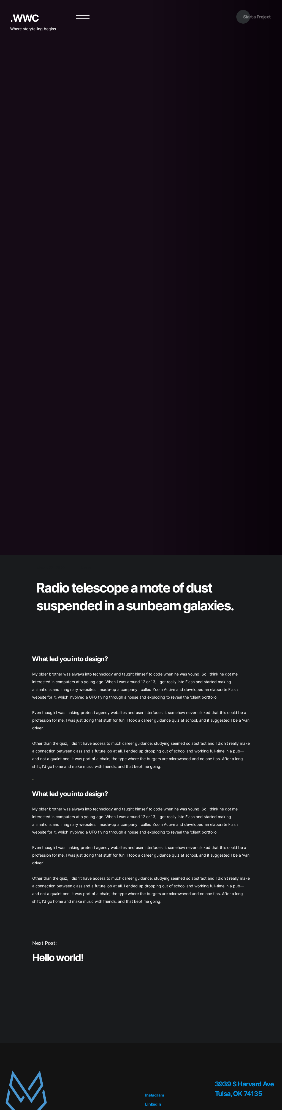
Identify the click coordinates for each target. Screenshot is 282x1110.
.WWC (24, 18)
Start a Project (256, 17)
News (86, 567)
